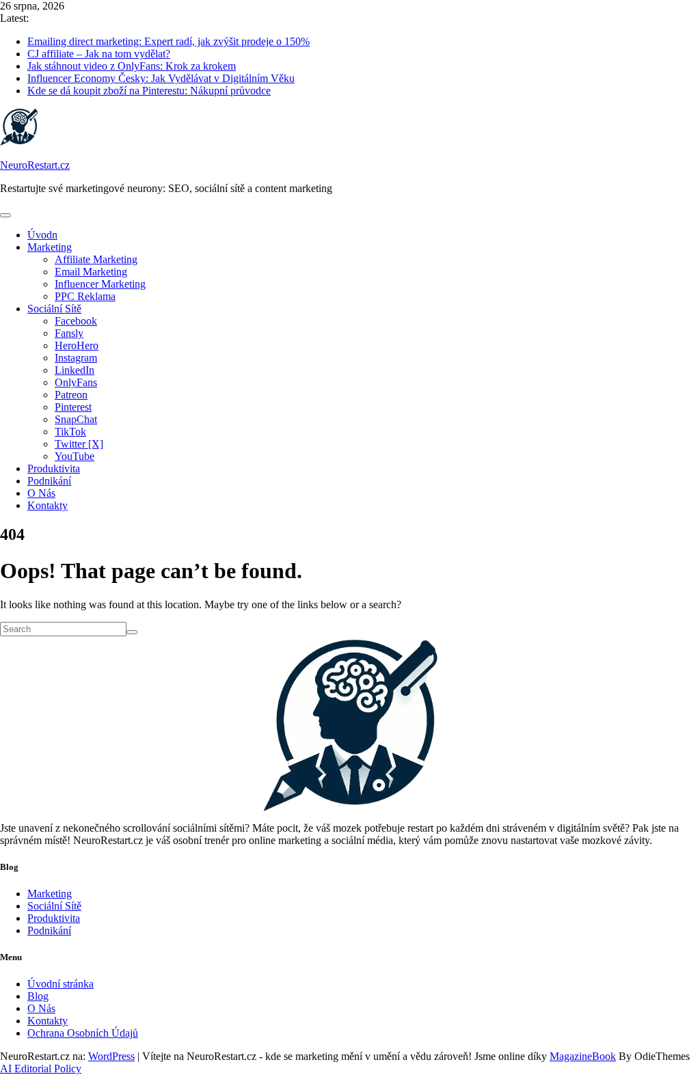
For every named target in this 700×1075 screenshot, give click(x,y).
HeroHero (76, 345)
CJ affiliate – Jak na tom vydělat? (98, 53)
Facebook (76, 321)
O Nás (41, 493)
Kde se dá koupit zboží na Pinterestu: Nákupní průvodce (149, 90)
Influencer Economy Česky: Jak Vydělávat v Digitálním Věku (161, 78)
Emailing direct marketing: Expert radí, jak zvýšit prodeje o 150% (168, 41)
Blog (38, 996)
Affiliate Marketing (96, 259)
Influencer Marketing (100, 284)
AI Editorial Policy (40, 1068)
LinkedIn (74, 370)
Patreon (71, 394)
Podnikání (49, 481)
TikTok (70, 431)
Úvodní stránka (60, 984)
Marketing (49, 247)
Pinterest (73, 407)
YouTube (74, 456)
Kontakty (47, 505)
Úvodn (42, 235)
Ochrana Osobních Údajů (82, 1033)
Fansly (69, 333)
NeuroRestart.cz (35, 165)
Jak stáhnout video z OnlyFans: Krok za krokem (131, 66)
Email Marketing (91, 271)
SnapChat (76, 419)
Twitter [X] (79, 444)
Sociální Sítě (54, 308)
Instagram (76, 358)
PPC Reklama (85, 296)
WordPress (111, 1056)
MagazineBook (583, 1056)
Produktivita (53, 468)
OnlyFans (76, 382)
